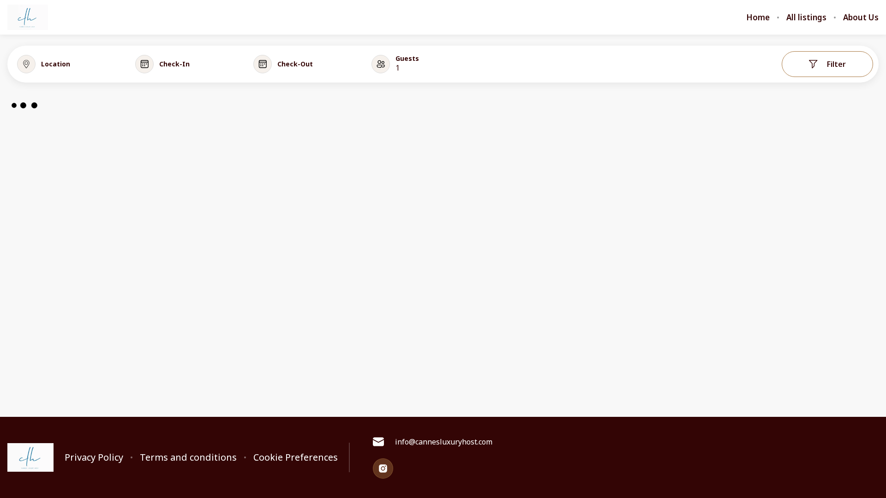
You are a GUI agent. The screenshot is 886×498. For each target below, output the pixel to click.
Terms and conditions (188, 457)
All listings (806, 17)
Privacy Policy (94, 457)
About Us (861, 17)
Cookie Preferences (295, 457)
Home (758, 17)
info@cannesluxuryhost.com (443, 442)
